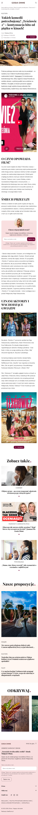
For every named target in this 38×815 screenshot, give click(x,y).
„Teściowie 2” (18, 76)
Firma (3, 786)
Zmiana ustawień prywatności (10, 803)
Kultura (11, 7)
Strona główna (5, 7)
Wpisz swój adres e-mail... (7, 765)
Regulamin (4, 800)
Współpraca (26, 803)
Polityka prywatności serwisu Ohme (21, 800)
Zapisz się (31, 239)
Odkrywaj (4, 790)
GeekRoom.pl (10, 811)
